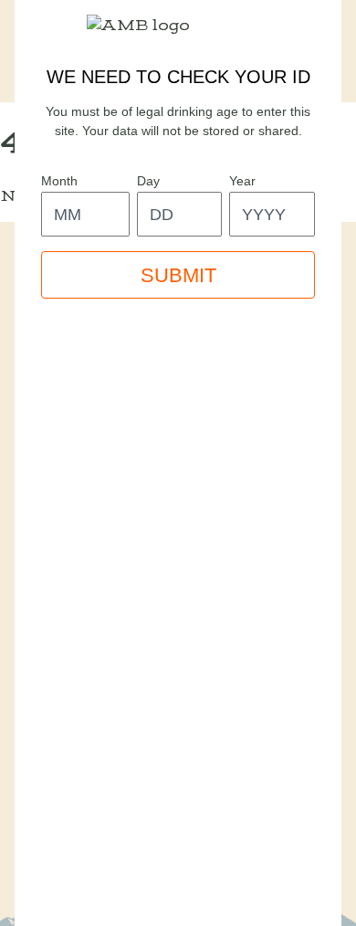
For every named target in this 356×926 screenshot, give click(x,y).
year (242, 181)
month (59, 181)
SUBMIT (178, 275)
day (148, 181)
